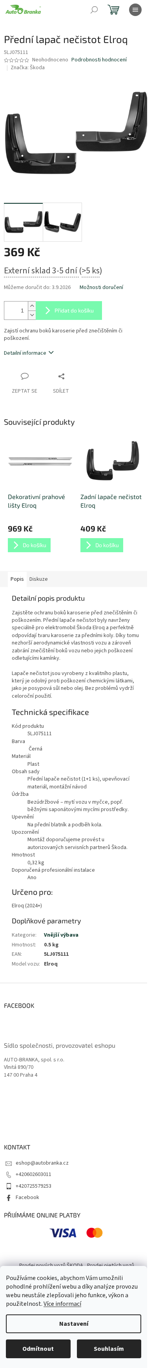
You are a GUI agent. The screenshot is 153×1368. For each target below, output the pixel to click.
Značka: (28, 68)
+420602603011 (33, 1174)
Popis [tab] (17, 579)
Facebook (27, 1197)
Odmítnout (38, 1349)
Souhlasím (109, 1349)
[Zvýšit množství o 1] (32, 306)
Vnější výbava (61, 935)
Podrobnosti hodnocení (99, 60)
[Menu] (135, 10)
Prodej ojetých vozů (110, 1265)
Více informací (62, 1304)
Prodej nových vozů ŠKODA (51, 1265)
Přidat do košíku (74, 310)
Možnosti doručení (101, 287)
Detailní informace (25, 353)
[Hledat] (94, 10)
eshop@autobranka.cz (42, 1163)
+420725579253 (33, 1186)
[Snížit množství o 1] (32, 315)
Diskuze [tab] (38, 579)
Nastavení (73, 1324)
